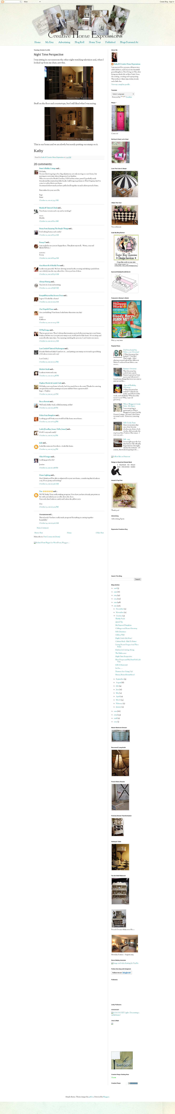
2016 (115, 588)
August (118, 682)
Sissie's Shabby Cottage (47, 168)
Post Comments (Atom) (51, 537)
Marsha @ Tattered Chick (48, 208)
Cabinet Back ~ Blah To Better (125, 641)
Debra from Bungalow (47, 415)
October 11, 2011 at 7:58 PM (48, 468)
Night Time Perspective (123, 656)
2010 (115, 711)
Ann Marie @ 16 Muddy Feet (49, 265)
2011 (115, 606)
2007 (116, 722)
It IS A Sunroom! (121, 665)
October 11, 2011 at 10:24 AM (49, 323)
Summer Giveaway (129, 369)
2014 (115, 595)
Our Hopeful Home (46, 309)
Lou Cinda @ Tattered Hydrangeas (51, 348)
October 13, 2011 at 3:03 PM (48, 507)
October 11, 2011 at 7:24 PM (48, 449)
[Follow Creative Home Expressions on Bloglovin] (121, 974)
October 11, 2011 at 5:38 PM (48, 408)
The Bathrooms (120, 653)
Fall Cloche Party (129, 423)
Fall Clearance (120, 632)
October (119, 616)
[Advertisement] (122, 1038)
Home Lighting (44, 475)
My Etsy (49, 42)
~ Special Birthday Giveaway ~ (129, 386)
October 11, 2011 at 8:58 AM (49, 288)
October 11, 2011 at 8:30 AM (49, 235)
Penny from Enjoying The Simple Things (53, 229)
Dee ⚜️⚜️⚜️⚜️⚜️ (46, 491)
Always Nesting (44, 282)
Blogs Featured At (129, 42)
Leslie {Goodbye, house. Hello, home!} (53, 429)
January (119, 707)
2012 (115, 602)
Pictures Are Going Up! (124, 671)
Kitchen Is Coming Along (124, 650)
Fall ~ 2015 (126, 439)
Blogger (106, 1097)
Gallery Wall (120, 635)
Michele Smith (44, 369)
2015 (115, 592)
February (119, 703)
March (118, 700)
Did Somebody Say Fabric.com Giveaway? (131, 351)
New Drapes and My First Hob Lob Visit (127, 661)
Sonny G (42, 242)
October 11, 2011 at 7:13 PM (48, 435)
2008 (116, 718)
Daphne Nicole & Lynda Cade (50, 383)
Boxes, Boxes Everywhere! (125, 675)
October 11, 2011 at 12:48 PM (49, 376)
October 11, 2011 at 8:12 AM (48, 221)
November (120, 612)
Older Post (100, 533)
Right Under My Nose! (123, 638)
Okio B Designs (45, 457)
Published (110, 42)
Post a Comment (42, 528)
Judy (40, 443)
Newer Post (39, 533)
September (120, 679)
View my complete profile (120, 84)
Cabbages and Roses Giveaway (126, 628)
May (117, 693)
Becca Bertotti (44, 401)
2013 (115, 599)
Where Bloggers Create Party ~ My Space (131, 405)
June (117, 690)
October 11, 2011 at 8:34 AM (49, 258)
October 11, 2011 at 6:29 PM (48, 422)
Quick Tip (119, 622)
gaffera (91, 1097)
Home (38, 42)
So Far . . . (119, 668)
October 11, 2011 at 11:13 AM (49, 341)
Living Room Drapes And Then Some (126, 646)
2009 (116, 715)
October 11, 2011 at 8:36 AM (49, 274)
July (117, 686)
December (120, 609)
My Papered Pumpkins (123, 625)
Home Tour (95, 42)
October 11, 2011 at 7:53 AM (48, 200)
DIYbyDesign (44, 330)
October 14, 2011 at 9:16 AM (49, 523)
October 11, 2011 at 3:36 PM (48, 394)
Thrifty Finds (120, 619)
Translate (128, 97)
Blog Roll (79, 42)
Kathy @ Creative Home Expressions (127, 64)
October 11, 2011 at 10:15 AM (49, 302)
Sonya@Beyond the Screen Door (51, 295)
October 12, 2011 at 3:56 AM (49, 484)
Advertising (64, 42)
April (118, 696)
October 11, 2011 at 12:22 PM (48, 362)
